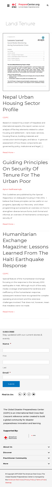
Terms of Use (41, 480)
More (5, 464)
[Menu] (8, 5)
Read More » (9, 152)
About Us (7, 447)
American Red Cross (16, 480)
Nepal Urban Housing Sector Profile (21, 103)
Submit (11, 384)
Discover (7, 452)
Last (5, 368)
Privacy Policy (30, 480)
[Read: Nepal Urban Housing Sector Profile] (26, 62)
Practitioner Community (15, 458)
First (5, 356)
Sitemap (8, 483)
